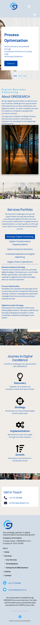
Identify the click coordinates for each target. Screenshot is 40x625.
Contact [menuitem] (8, 575)
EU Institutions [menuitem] (12, 564)
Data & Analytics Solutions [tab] (20, 249)
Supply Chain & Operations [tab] (20, 261)
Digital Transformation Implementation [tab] (20, 243)
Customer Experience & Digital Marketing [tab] (20, 255)
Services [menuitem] (8, 556)
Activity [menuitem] (8, 571)
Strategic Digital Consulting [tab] (20, 236)
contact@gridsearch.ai (19, 503)
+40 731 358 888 (15, 497)
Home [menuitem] (7, 552)
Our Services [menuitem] (11, 560)
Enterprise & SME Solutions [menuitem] (17, 568)
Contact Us (11, 63)
